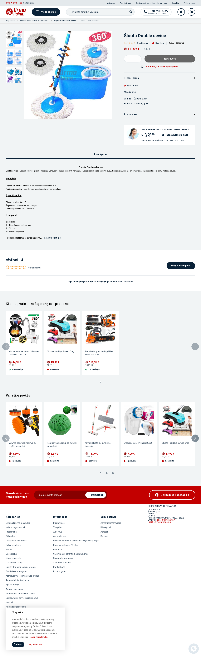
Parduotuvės (59, 567)
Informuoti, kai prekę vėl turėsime (161, 66)
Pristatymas (59, 523)
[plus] (139, 58)
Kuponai (104, 536)
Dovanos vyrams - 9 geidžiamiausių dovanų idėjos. (76, 540)
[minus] (126, 58)
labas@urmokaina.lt (177, 134)
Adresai (104, 532)
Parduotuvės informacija (159, 522)
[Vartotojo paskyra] (181, 12)
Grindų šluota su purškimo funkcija (98, 445)
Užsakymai (105, 527)
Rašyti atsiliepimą (181, 265)
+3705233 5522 (150, 135)
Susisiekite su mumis (63, 558)
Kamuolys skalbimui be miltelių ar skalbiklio (62, 445)
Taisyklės (57, 527)
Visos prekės (48, 11)
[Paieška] (131, 12)
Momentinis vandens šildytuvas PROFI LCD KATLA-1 (24, 353)
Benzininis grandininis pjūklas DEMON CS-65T (99, 353)
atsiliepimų (29, 3)
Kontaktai (175, 3)
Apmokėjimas (125, 3)
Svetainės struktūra (62, 562)
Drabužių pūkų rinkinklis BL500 (138, 443)
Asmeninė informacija (110, 523)
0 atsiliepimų (142, 43)
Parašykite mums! (52, 237)
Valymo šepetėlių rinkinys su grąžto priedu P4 (22, 445)
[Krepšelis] (191, 12)
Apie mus (111, 3)
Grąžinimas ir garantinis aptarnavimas (151, 3)
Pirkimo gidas (189, 3)
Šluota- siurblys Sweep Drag (60, 351)
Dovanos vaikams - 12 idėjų (65, 545)
